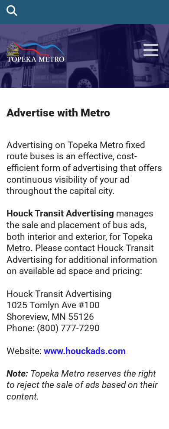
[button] (150, 51)
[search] (11, 10)
